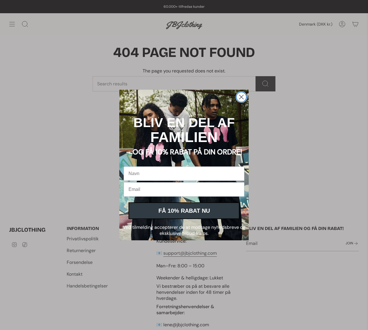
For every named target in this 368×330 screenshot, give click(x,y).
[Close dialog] (241, 97)
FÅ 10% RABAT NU (184, 211)
